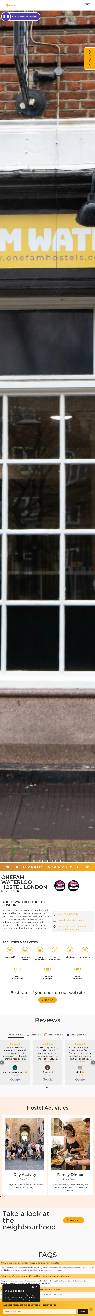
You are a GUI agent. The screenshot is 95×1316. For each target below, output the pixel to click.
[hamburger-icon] (87, 5)
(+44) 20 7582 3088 (68, 914)
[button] (32, 861)
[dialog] (21, 1299)
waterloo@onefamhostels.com (73, 920)
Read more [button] (15, 1062)
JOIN (82, 1312)
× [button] (36, 1287)
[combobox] (33, 1287)
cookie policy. (26, 1300)
